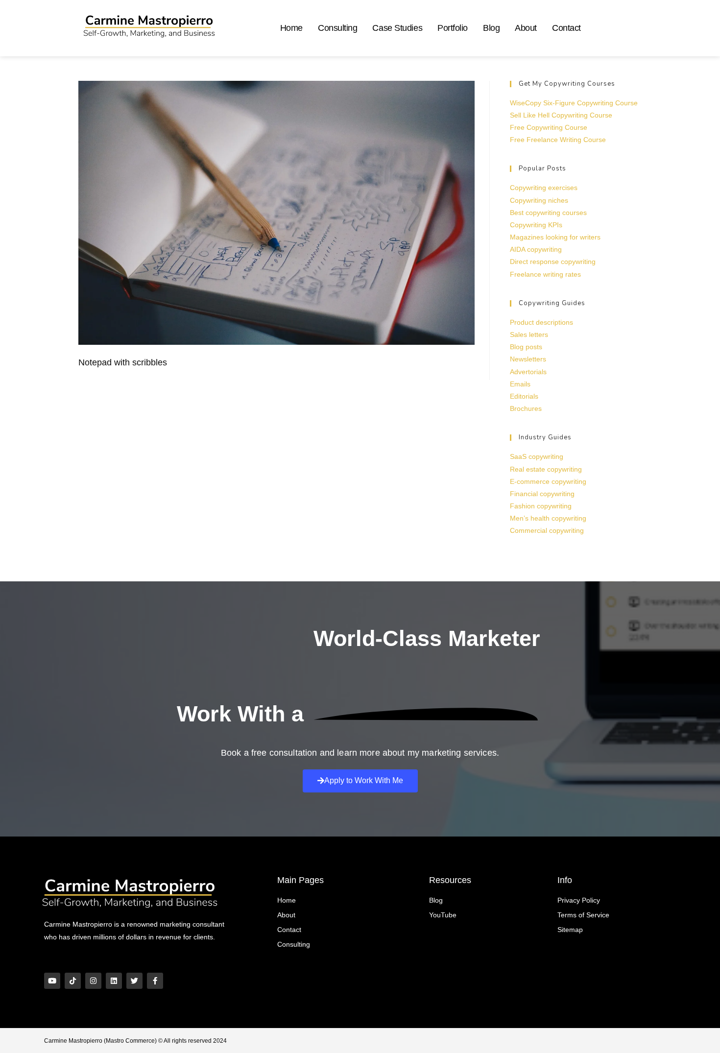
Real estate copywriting (546, 469)
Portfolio (452, 28)
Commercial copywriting (547, 530)
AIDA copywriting (536, 249)
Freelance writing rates (545, 274)
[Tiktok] (73, 981)
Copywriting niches (539, 200)
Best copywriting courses (548, 212)
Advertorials (528, 372)
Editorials (524, 396)
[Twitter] (134, 981)
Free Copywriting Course (548, 127)
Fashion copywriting (541, 506)
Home (291, 28)
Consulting (338, 28)
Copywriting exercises (543, 187)
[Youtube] (52, 981)
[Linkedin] (114, 981)
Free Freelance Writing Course (558, 140)
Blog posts (526, 347)
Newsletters (528, 359)
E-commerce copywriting (548, 481)
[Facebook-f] (155, 981)
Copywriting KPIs (536, 225)
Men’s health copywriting (548, 518)
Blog (491, 28)
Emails (520, 384)
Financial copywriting (542, 494)
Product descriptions (541, 322)
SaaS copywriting (536, 456)
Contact (566, 28)
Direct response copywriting (553, 261)
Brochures (526, 408)
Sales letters (529, 334)
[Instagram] (93, 981)
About (526, 28)
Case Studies (397, 28)
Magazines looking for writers (555, 237)
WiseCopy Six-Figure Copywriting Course (574, 103)
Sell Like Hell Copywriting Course (561, 115)
